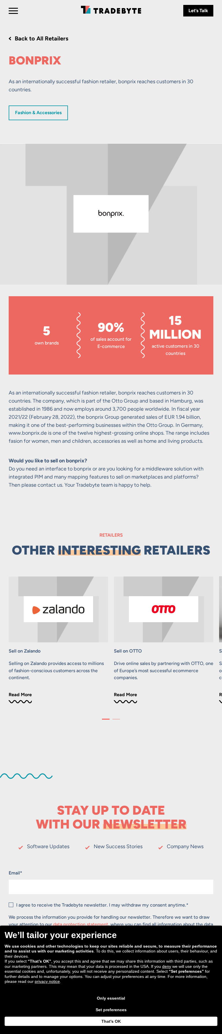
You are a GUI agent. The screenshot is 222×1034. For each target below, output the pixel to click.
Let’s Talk (198, 10)
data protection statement (80, 924)
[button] (106, 719)
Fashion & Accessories (38, 112)
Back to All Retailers (41, 38)
